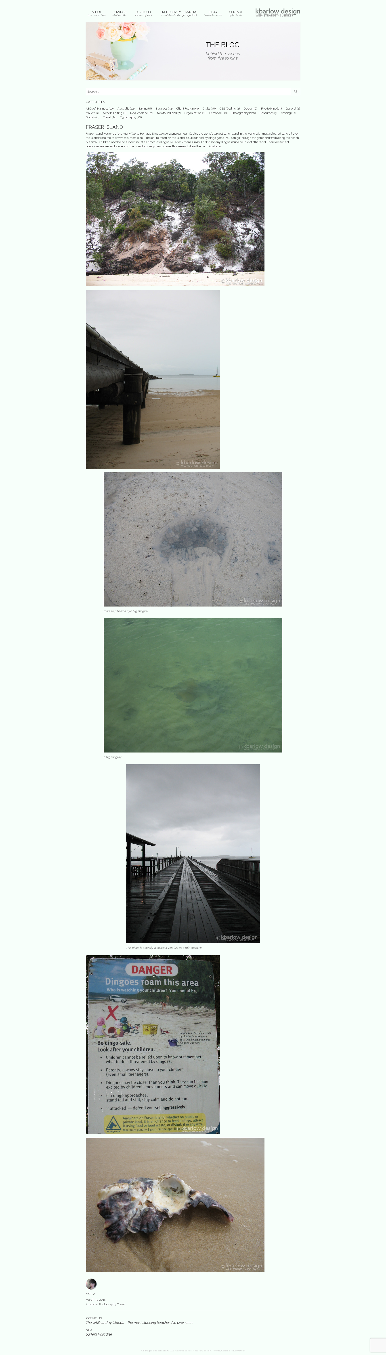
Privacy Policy (238, 1350)
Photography (240, 113)
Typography (128, 117)
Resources (266, 113)
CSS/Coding (228, 108)
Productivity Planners (178, 12)
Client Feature (185, 108)
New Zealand (139, 113)
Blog (213, 12)
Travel (107, 117)
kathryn (91, 1293)
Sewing (286, 113)
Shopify (91, 117)
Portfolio (143, 12)
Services (119, 12)
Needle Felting (112, 113)
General (291, 108)
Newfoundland (167, 113)
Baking (143, 108)
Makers (90, 113)
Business (161, 108)
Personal (215, 113)
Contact (235, 12)
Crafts (206, 108)
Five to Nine (269, 108)
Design (248, 108)
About (96, 12)
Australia (123, 108)
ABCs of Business (97, 108)
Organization (193, 113)
